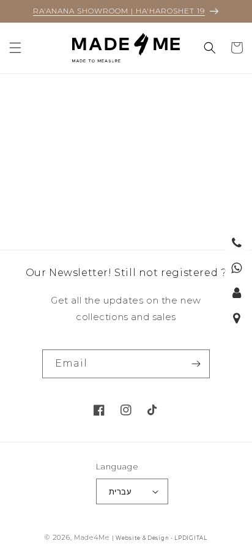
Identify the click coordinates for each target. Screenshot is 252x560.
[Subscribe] (195, 363)
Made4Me (91, 537)
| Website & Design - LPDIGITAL (159, 538)
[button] (15, 47)
